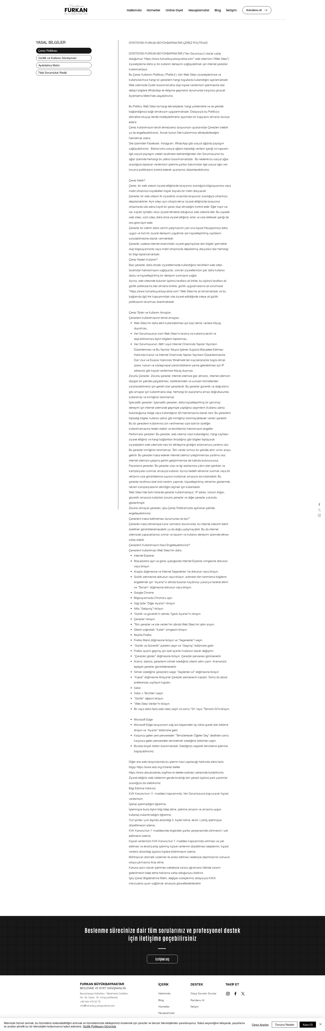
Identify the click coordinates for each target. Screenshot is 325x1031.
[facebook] (319, 504)
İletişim (195, 1006)
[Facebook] (235, 993)
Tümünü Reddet (284, 1024)
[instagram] (319, 515)
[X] (243, 993)
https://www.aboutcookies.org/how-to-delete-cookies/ (161, 772)
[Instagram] (228, 993)
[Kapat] (320, 1024)
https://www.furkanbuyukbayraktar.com (169, 59)
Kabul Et (308, 1024)
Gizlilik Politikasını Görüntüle (99, 1026)
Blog (161, 1000)
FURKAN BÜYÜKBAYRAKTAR (102, 984)
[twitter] (319, 510)
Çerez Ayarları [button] (260, 1024)
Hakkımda (164, 993)
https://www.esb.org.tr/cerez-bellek (158, 767)
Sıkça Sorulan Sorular (203, 993)
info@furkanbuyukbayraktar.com (97, 1005)
